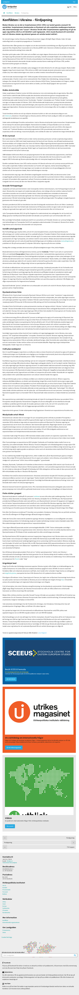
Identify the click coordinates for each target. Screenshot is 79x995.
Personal (5, 892)
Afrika (4, 902)
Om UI (4, 885)
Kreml (17, 559)
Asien (4, 904)
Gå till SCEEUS (11, 679)
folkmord (8, 116)
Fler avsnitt (10, 826)
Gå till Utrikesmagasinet (14, 747)
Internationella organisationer (11, 922)
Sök (70, 7)
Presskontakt (6, 890)
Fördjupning (70, 838)
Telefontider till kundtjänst (10, 862)
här (62, 580)
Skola (4, 932)
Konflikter (5, 920)
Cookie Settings (7, 937)
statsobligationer (67, 241)
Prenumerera (6, 930)
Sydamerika (6, 908)
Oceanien (5, 910)
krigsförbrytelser (10, 573)
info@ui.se (10, 861)
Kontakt (5, 887)
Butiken (5, 894)
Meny (75, 7)
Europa (5, 906)
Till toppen (70, 847)
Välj (74, 2)
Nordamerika (6, 912)
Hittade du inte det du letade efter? (13, 952)
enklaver (37, 496)
